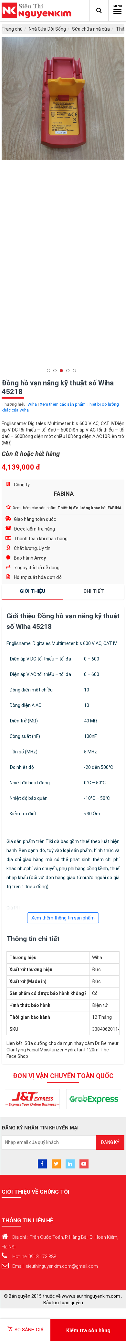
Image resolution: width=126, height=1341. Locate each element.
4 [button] (69, 370)
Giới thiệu (32, 591)
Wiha (32, 404)
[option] (63, 205)
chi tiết (93, 591)
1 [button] (50, 370)
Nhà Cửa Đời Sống (47, 29)
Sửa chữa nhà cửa (91, 29)
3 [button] (63, 370)
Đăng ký (110, 1142)
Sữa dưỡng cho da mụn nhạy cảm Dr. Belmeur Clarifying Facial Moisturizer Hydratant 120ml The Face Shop (62, 1050)
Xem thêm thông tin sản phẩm (63, 917)
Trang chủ (12, 29)
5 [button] (76, 370)
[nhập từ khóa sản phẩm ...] (99, 10)
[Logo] (38, 11)
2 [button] (56, 370)
